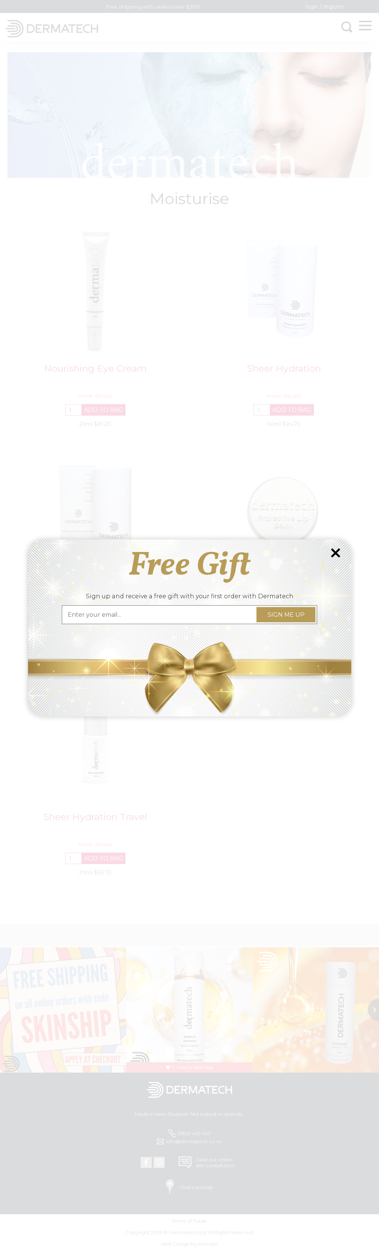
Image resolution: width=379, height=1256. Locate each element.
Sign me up (285, 614)
